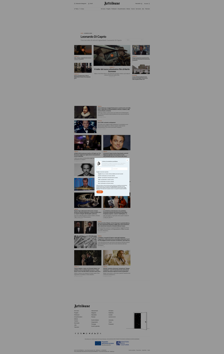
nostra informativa (114, 186)
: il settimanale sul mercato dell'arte (106, 175)
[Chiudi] (127, 160)
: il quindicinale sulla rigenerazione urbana (108, 177)
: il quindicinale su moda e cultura (106, 179)
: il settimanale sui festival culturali (105, 183)
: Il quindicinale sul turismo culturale (106, 181)
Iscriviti (99, 191)
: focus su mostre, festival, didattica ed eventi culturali (110, 173)
